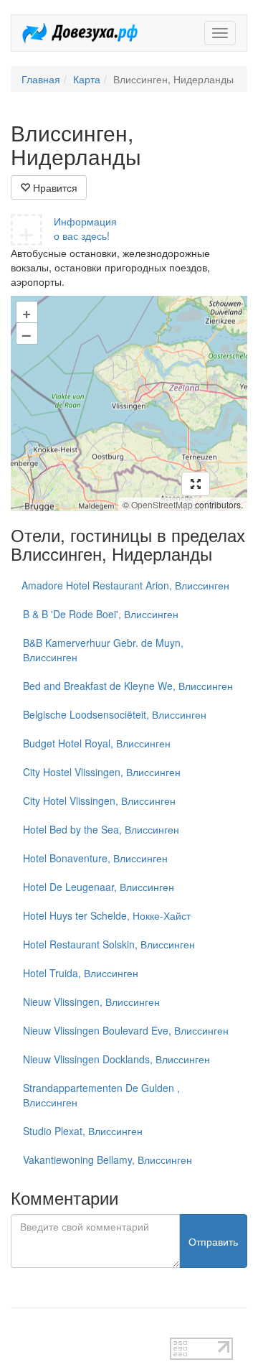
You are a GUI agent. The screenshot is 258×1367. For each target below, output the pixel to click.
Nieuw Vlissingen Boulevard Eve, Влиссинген (126, 1030)
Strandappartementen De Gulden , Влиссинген (101, 1095)
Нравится (53, 187)
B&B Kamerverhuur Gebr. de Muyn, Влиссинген (103, 649)
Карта (86, 79)
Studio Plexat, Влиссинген (83, 1131)
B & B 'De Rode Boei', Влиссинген (100, 614)
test (19, 1330)
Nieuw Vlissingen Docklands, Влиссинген (116, 1059)
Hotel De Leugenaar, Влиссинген (98, 887)
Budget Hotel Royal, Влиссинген (97, 743)
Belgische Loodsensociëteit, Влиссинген (114, 714)
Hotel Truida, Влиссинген (80, 973)
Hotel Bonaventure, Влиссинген (95, 858)
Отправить (213, 1241)
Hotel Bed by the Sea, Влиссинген (101, 829)
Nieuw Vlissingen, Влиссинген (91, 1001)
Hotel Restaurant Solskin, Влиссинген (109, 944)
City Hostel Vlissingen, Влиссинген (102, 772)
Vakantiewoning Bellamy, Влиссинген (107, 1159)
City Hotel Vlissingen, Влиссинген (99, 800)
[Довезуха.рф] (79, 33)
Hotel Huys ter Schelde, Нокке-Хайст (107, 915)
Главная (41, 79)
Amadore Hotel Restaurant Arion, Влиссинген (125, 585)
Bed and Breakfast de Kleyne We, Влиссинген (128, 685)
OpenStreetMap (162, 504)
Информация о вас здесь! (85, 228)
